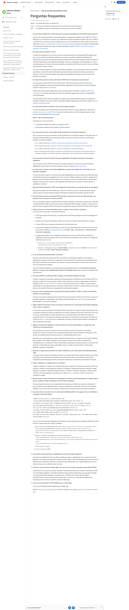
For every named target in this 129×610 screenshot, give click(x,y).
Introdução (6, 27)
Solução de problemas (8, 80)
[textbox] (12, 17)
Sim (109, 15)
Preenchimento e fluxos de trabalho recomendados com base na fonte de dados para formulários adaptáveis (12, 55)
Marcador (109, 19)
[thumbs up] (69, 607)
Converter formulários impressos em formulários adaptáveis (12, 42)
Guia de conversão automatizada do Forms (54, 11)
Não (113, 15)
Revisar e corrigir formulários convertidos (13, 46)
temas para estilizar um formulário (52, 283)
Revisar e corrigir (44, 319)
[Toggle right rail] (105, 7)
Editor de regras (82, 299)
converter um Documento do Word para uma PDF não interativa (69, 143)
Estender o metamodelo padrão (11, 50)
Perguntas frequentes (8, 73)
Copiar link (117, 19)
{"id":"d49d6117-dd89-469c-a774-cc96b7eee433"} (47, 23)
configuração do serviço (57, 230)
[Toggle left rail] (24, 7)
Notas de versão (7, 30)
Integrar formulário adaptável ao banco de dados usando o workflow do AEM (13, 68)
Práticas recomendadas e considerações (13, 34)
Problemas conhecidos (8, 77)
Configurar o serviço (8, 38)
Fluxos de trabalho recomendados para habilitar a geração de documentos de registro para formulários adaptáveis (12, 62)
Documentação (35, 11)
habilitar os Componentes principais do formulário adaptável (57, 44)
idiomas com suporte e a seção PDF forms (45, 112)
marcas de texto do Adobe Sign (47, 489)
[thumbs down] (73, 607)
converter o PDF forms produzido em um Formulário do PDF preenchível (71, 146)
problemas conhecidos (49, 87)
